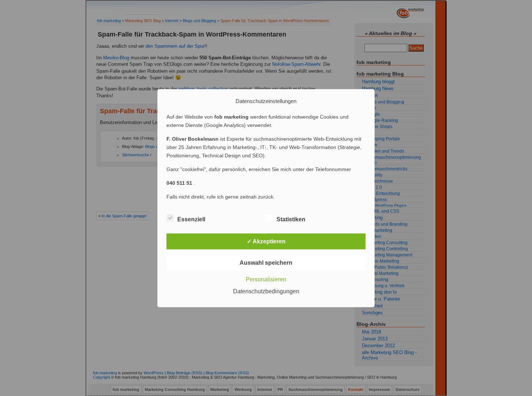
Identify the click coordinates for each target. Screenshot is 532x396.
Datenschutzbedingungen (266, 291)
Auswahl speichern (266, 262)
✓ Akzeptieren (266, 241)
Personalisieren (266, 279)
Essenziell (191, 219)
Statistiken (290, 219)
